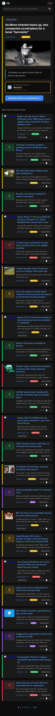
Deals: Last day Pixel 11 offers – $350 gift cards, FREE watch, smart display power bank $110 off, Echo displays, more (33, 120)
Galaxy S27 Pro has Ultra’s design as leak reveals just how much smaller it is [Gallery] (34, 320)
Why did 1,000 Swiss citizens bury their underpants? (32, 172)
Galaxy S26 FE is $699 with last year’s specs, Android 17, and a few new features (33, 420)
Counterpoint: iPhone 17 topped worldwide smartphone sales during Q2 (33, 660)
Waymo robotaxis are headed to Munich (31, 344)
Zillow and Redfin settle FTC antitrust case (33, 491)
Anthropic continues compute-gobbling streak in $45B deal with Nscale (31, 147)
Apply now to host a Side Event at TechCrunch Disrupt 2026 (31, 589)
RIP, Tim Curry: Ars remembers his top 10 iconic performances (33, 514)
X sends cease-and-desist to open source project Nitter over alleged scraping (32, 245)
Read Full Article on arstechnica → (24, 98)
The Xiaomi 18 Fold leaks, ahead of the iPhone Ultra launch (32, 468)
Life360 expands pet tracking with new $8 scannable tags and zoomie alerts (32, 395)
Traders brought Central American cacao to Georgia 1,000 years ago (32, 269)
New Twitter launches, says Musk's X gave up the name (33, 612)
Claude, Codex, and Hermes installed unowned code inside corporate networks (33, 369)
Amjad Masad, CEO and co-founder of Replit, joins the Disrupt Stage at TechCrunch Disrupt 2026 (32, 539)
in (43, 137)
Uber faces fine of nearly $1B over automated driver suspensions (32, 684)
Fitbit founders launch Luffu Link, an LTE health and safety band (33, 444)
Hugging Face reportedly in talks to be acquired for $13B (34, 635)
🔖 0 (50, 3)
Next (35, 707)
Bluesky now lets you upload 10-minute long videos (31, 195)
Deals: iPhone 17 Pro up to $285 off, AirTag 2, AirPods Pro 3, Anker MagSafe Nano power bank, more (33, 219)
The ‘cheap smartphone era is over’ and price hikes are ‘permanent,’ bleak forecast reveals (33, 564)
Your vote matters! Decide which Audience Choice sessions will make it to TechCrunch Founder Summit (34, 294)
